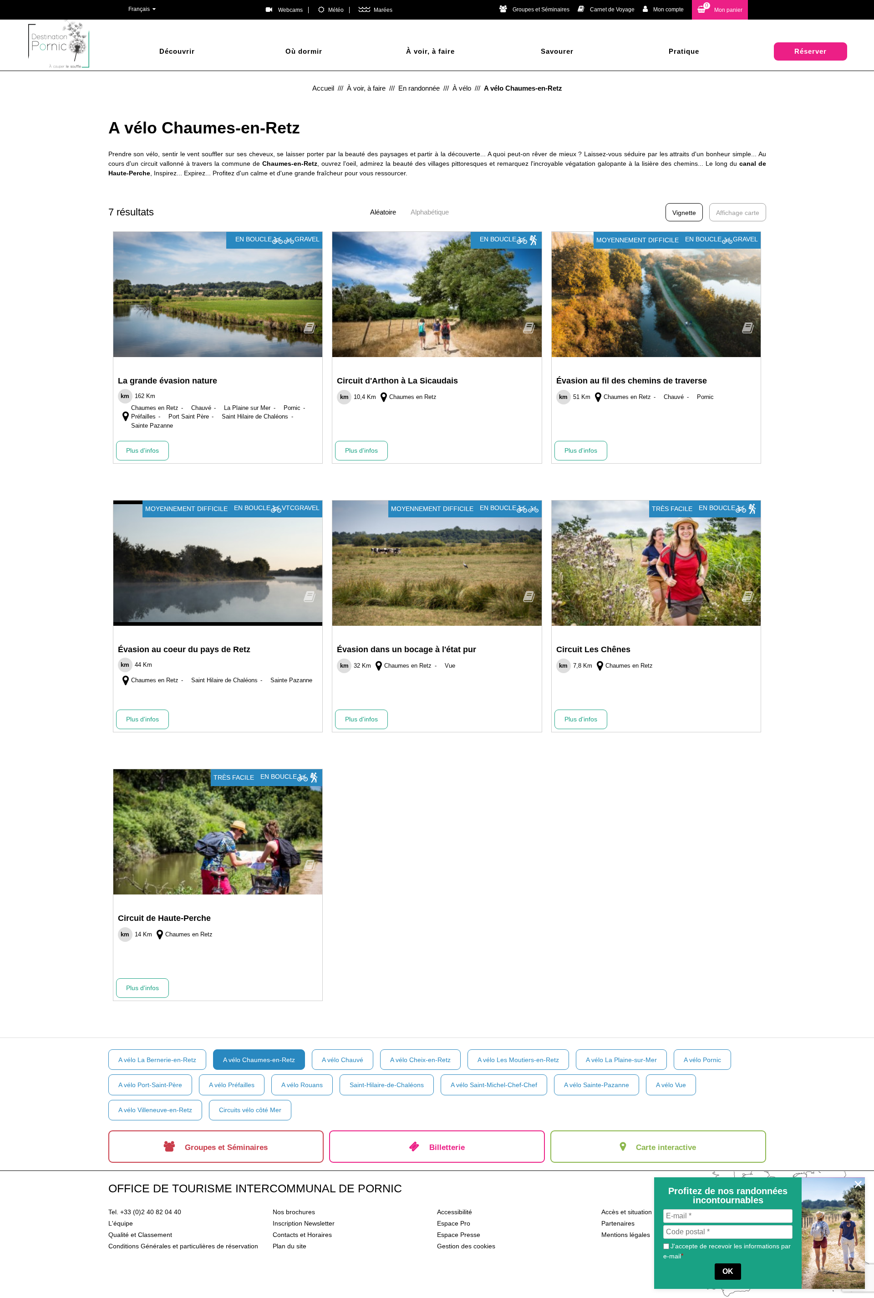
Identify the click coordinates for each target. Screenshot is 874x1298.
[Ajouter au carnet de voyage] (309, 330)
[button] (720, 10)
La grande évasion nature (167, 380)
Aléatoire (383, 212)
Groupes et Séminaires (541, 9)
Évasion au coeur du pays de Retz (184, 649)
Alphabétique (430, 212)
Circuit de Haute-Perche (164, 918)
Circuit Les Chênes (593, 649)
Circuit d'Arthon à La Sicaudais (397, 380)
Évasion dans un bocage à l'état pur (406, 649)
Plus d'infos (142, 450)
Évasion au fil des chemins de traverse (631, 380)
